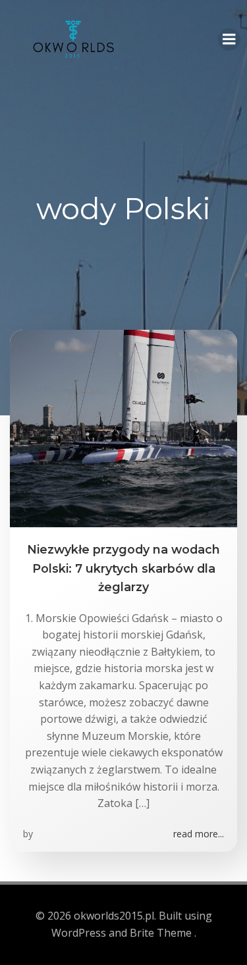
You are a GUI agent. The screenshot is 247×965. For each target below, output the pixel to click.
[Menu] (229, 39)
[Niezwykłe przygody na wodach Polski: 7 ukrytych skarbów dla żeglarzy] (123, 428)
